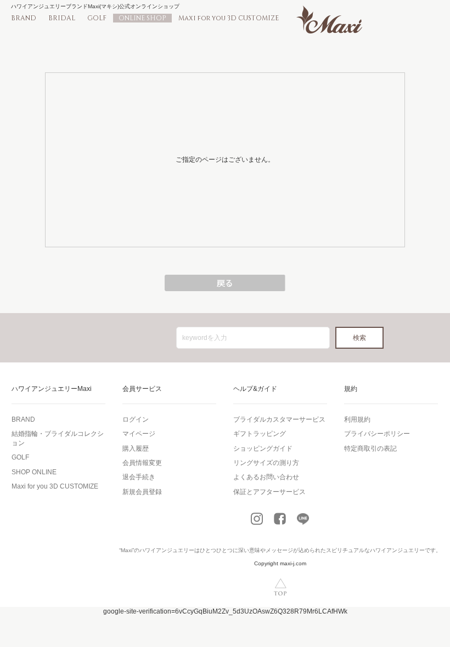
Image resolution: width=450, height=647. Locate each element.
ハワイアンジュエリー (166, 550)
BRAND (23, 18)
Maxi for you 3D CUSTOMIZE (228, 18)
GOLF (96, 18)
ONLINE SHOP (142, 18)
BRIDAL (61, 18)
